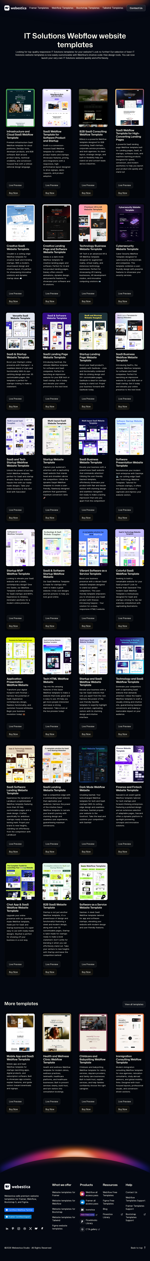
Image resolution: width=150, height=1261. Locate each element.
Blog (105, 1209)
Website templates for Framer (63, 1194)
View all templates (134, 1004)
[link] (7, 1228)
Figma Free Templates (108, 1202)
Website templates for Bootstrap (63, 1210)
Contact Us (131, 1192)
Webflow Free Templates (110, 1194)
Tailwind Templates (112, 7)
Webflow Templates (62, 7)
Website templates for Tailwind (63, 1219)
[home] (15, 8)
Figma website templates (59, 1227)
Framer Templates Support (135, 1207)
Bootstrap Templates (87, 7)
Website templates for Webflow (63, 1202)
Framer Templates (39, 7)
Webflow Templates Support (135, 1199)
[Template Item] (20, 108)
